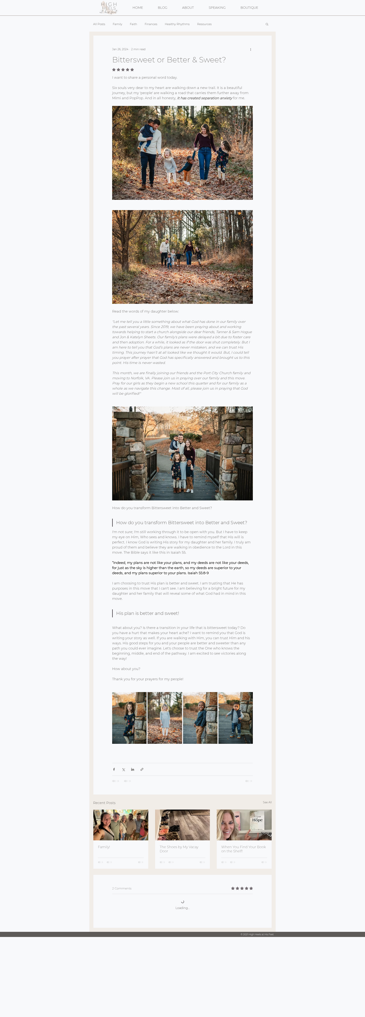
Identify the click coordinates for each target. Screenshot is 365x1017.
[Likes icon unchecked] (123, 963)
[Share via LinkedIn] (132, 769)
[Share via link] (142, 769)
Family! (104, 847)
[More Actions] (250, 936)
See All (267, 802)
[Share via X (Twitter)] (123, 769)
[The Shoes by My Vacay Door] (182, 825)
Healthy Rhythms (177, 24)
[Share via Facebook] (114, 769)
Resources (204, 24)
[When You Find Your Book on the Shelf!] (244, 825)
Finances (151, 24)
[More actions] (250, 49)
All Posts (99, 24)
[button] (267, 23)
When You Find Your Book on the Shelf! (243, 849)
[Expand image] (129, 718)
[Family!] (120, 825)
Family (117, 24)
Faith (133, 24)
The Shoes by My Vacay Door (179, 849)
